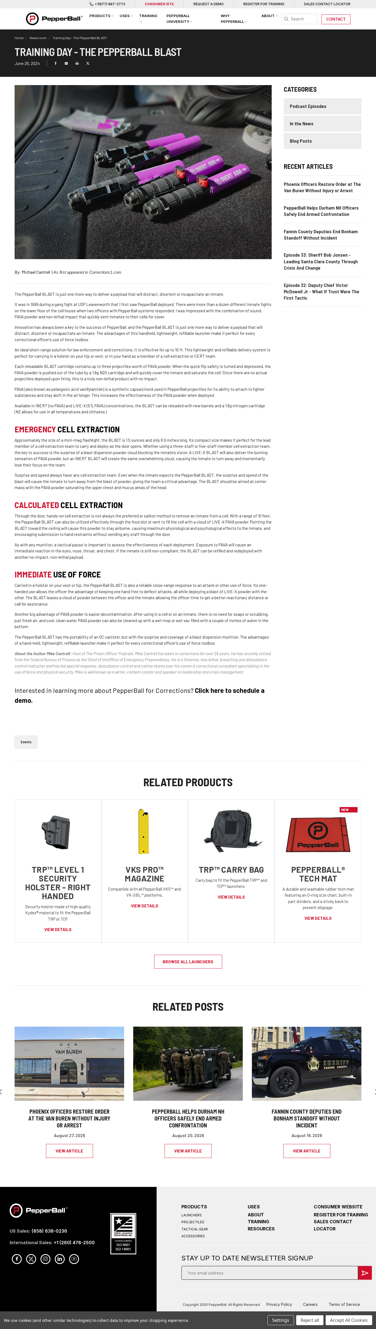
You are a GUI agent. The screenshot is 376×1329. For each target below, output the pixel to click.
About (256, 1214)
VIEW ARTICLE (69, 1150)
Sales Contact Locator (327, 4)
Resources (261, 1229)
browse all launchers (188, 961)
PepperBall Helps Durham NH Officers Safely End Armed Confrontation (188, 1118)
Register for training (341, 1214)
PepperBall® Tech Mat (318, 873)
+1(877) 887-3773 (110, 4)
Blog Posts (301, 141)
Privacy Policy (279, 1304)
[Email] (66, 63)
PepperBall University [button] (178, 18)
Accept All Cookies (349, 1320)
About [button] (268, 15)
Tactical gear (194, 1229)
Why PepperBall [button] (232, 18)
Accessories (193, 1236)
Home (19, 38)
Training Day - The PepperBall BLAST (80, 38)
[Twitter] (87, 63)
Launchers (191, 1215)
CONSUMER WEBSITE (338, 1206)
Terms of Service (344, 1304)
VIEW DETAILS (58, 929)
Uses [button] (125, 15)
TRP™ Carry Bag (231, 869)
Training (258, 1221)
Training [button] (148, 15)
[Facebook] (55, 63)
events (26, 741)
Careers (310, 1304)
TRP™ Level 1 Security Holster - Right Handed (58, 882)
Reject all (310, 1320)
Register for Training (263, 4)
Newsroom (38, 38)
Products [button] (99, 15)
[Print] (77, 63)
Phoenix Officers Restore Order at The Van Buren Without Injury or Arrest (69, 1118)
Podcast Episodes (308, 106)
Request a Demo (209, 4)
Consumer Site (159, 4)
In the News (302, 123)
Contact (336, 19)
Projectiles (192, 1222)
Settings (280, 1320)
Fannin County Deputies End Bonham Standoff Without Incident (307, 1118)
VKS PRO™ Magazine (144, 873)
